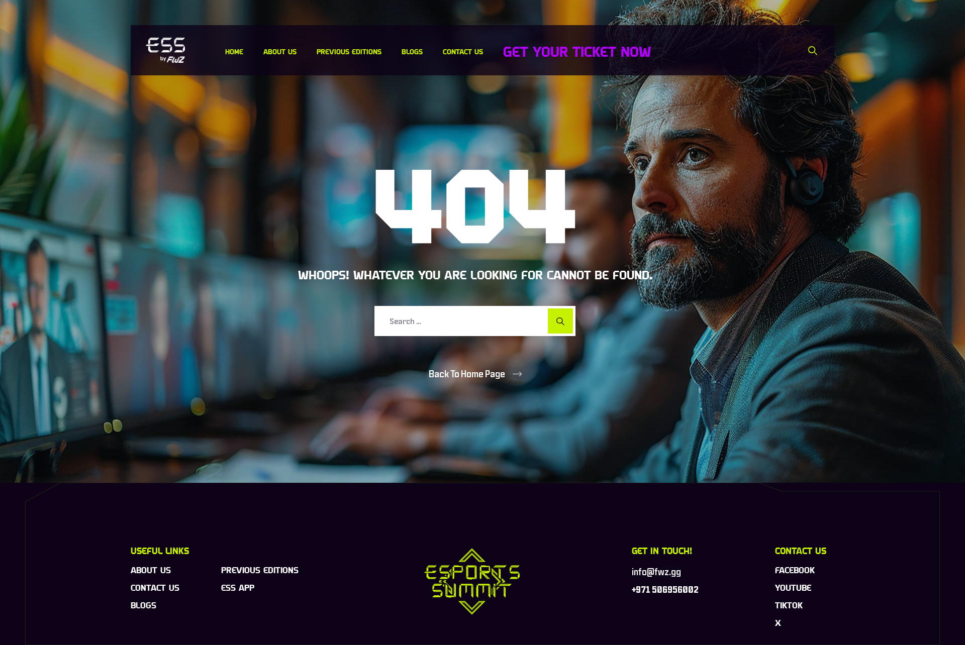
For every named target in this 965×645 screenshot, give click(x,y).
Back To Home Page (467, 374)
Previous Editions (349, 51)
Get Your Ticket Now (577, 51)
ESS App (237, 588)
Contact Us (463, 51)
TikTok (789, 605)
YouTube (793, 588)
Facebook (795, 570)
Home (234, 51)
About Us (280, 51)
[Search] (813, 50)
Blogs (412, 51)
